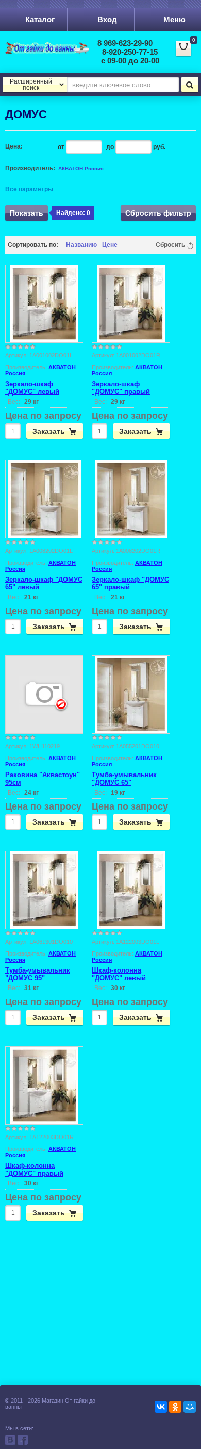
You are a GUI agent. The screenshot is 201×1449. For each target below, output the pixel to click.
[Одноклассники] (175, 1407)
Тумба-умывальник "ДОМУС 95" (37, 974)
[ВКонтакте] (161, 1407)
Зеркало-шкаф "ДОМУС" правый (121, 388)
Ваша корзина (186, 53)
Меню (174, 19)
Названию (81, 245)
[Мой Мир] (189, 1407)
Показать (26, 213)
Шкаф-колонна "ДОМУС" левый (119, 974)
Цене (110, 245)
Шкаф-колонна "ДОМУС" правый (34, 1169)
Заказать (48, 431)
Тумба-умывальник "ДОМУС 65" (124, 778)
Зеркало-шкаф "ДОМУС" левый (32, 388)
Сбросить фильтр (158, 213)
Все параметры (29, 189)
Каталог (40, 19)
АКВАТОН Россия (81, 168)
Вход (107, 19)
